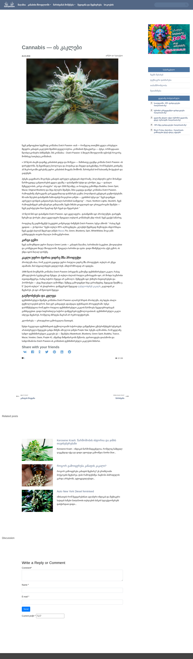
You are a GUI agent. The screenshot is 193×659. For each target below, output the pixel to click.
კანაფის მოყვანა (27, 398)
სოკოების (109, 5)
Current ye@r (29, 616)
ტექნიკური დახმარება (160, 80)
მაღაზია (22, 5)
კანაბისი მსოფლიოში (38, 5)
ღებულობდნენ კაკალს (89, 286)
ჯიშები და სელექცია (114, 56)
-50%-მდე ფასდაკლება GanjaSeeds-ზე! (170, 125)
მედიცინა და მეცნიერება (89, 5)
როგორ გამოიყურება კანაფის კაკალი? (81, 465)
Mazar (61, 231)
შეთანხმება (155, 91)
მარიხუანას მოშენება (63, 5)
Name (24, 585)
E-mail (25, 597)
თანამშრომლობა (158, 85)
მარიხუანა (120, 398)
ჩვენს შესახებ (156, 75)
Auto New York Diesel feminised (75, 491)
